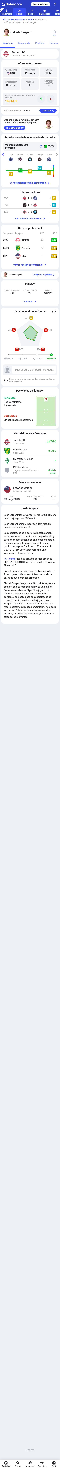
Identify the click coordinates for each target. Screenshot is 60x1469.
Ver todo (28, 301)
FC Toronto (10, 558)
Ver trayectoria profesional (28, 264)
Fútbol (6, 19)
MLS (30, 19)
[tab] (7, 43)
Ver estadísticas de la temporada (28, 182)
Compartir (46, 110)
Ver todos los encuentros (28, 218)
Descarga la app (40, 4)
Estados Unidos (18, 19)
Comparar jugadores (42, 275)
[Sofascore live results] (14, 4)
